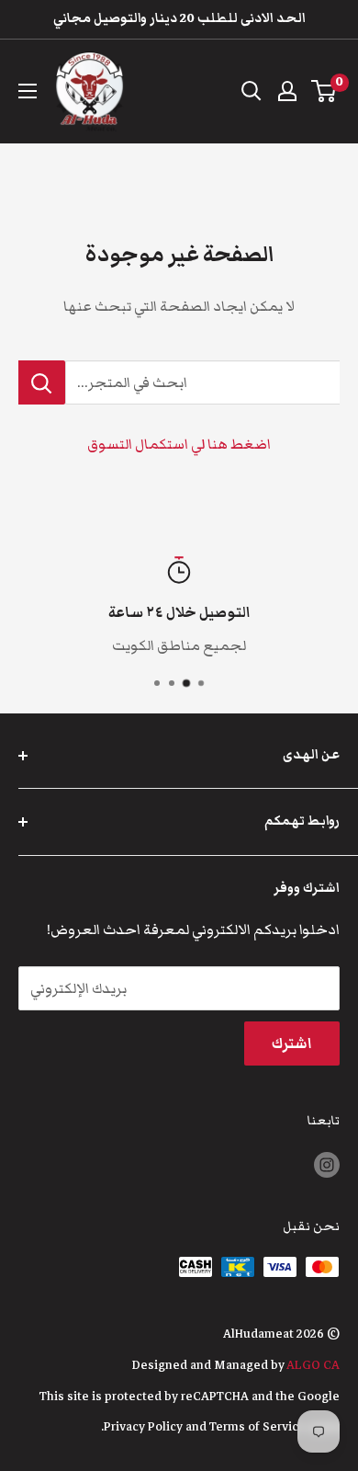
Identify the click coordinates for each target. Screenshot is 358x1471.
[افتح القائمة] (27, 91)
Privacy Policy (143, 1427)
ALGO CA (313, 1365)
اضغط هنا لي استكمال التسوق (179, 444)
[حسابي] (287, 91)
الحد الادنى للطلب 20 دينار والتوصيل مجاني (179, 18)
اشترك (292, 1043)
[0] (324, 91)
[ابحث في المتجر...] (41, 382)
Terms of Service (257, 1427)
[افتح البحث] (251, 91)
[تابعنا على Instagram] (327, 1165)
